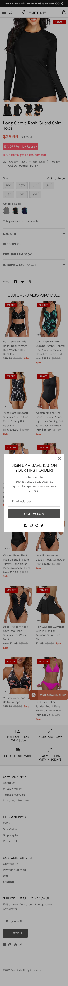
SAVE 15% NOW (34, 514)
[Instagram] (31, 525)
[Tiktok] (42, 525)
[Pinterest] (36, 525)
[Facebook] (25, 525)
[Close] (59, 458)
